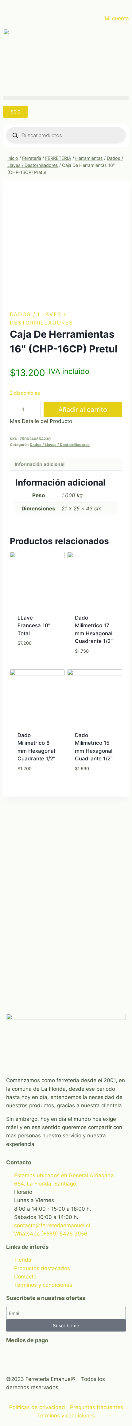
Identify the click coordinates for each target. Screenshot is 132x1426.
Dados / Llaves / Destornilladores (60, 444)
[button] (66, 98)
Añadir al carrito (82, 409)
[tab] (66, 464)
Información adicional (39, 464)
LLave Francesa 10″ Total (33, 625)
